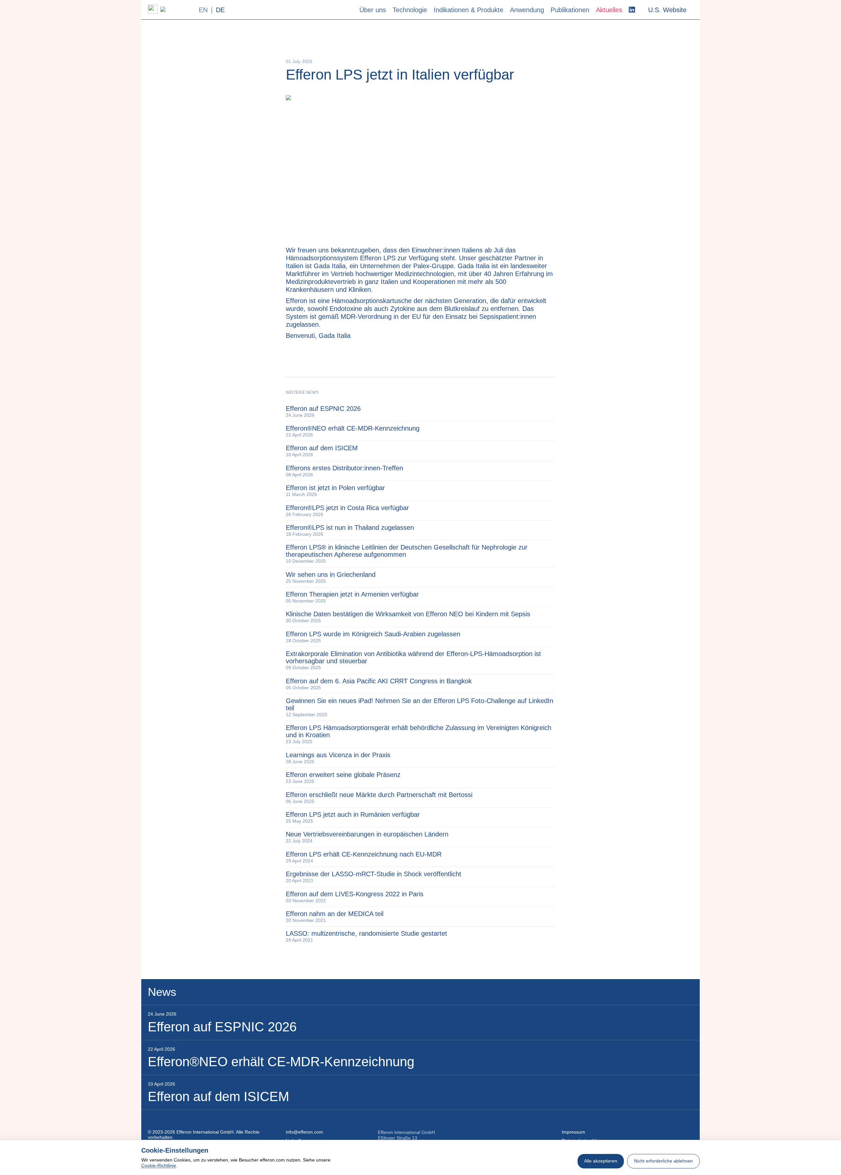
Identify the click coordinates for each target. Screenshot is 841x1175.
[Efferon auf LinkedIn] (632, 10)
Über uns (372, 9)
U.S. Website (667, 9)
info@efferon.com (304, 1132)
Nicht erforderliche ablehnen (663, 1160)
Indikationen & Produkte (468, 9)
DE (220, 10)
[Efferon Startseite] (170, 9)
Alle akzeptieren (600, 1160)
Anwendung (527, 9)
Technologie (410, 9)
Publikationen (570, 9)
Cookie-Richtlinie (158, 1165)
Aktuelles (609, 9)
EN (203, 10)
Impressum (573, 1132)
